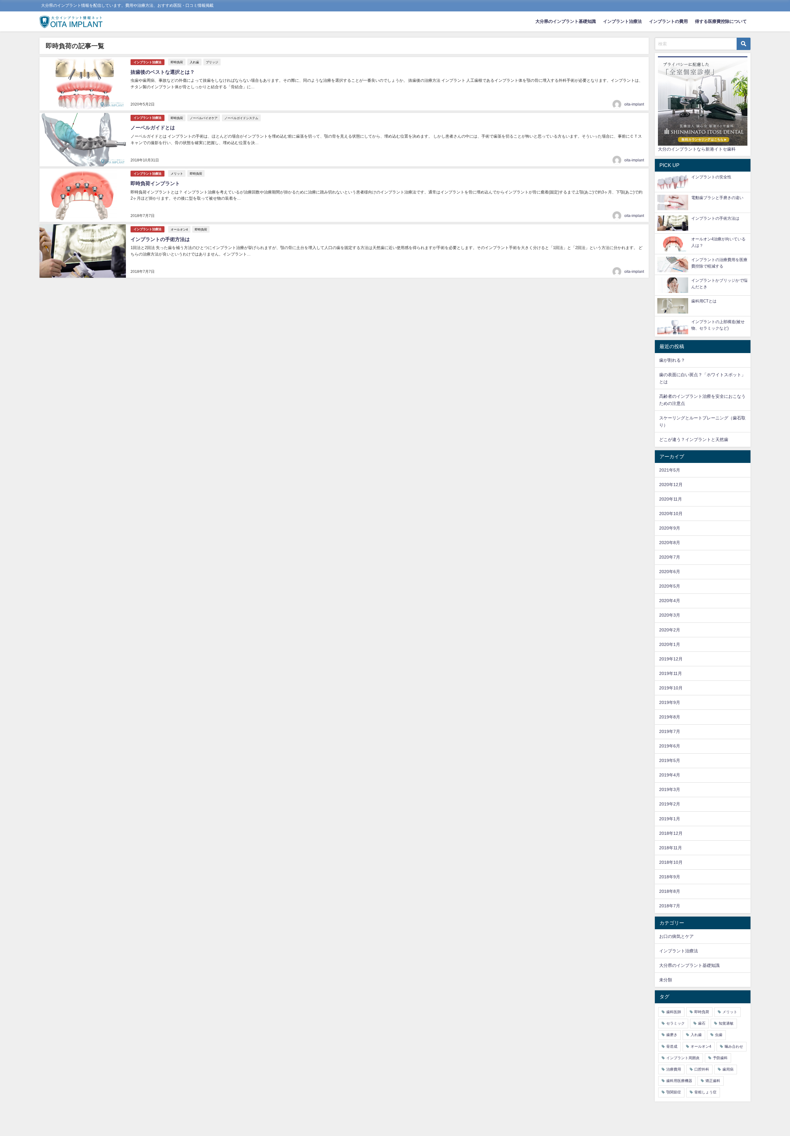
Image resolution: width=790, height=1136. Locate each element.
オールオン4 (179, 229)
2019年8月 (669, 717)
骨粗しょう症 (705, 1092)
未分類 (665, 980)
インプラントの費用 (668, 21)
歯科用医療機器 (679, 1081)
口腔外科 (701, 1069)
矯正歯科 (712, 1081)
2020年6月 (669, 571)
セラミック (675, 1023)
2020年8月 (669, 542)
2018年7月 (669, 906)
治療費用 (673, 1069)
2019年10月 (671, 688)
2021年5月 (669, 470)
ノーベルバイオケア (204, 117)
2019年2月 (669, 804)
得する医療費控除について (721, 21)
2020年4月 (669, 600)
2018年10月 (671, 862)
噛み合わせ (734, 1046)
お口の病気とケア (676, 936)
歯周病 (728, 1069)
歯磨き (671, 1035)
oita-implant (634, 104)
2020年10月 (671, 513)
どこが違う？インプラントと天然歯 (693, 439)
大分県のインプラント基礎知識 (565, 21)
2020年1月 (669, 644)
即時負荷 (177, 62)
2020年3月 (669, 615)
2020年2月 (669, 630)
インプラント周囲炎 (683, 1058)
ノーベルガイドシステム (241, 117)
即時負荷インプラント (155, 183)
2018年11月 (670, 848)
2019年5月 (669, 760)
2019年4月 (669, 775)
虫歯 (718, 1035)
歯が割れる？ (672, 360)
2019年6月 (669, 746)
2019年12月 (671, 659)
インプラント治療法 (622, 21)
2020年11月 (670, 499)
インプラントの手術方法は (160, 239)
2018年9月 (669, 877)
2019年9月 (669, 702)
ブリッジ (212, 62)
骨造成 (671, 1046)
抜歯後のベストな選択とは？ (163, 71)
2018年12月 (671, 833)
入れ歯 (194, 62)
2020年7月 (669, 557)
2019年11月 (670, 673)
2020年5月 (669, 586)
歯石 (701, 1023)
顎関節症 (673, 1092)
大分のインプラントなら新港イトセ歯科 (697, 149)
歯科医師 (673, 1012)
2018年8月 (669, 891)
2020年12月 (671, 484)
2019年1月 (669, 819)
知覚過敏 (726, 1023)
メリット (177, 173)
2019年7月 (669, 731)
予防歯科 (720, 1058)
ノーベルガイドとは (153, 127)
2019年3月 (669, 789)
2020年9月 (669, 528)
